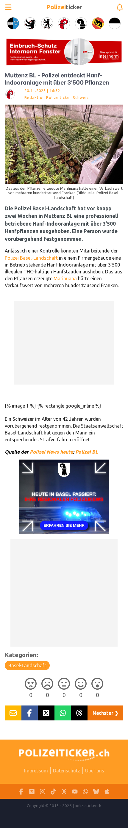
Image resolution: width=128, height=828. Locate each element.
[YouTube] (75, 791)
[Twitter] (32, 791)
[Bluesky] (96, 791)
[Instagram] (43, 791)
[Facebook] (21, 791)
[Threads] (64, 791)
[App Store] (107, 791)
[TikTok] (53, 791)
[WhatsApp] (85, 791)
